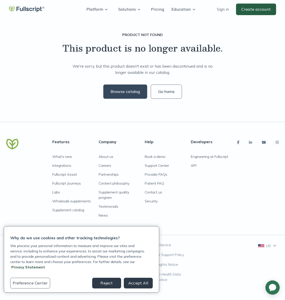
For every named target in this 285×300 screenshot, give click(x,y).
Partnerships (109, 174)
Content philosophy (114, 183)
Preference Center (30, 283)
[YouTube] (264, 142)
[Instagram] (277, 142)
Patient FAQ (154, 183)
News (103, 215)
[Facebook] (238, 142)
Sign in (223, 9)
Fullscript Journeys (66, 183)
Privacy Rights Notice (161, 264)
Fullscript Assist (64, 174)
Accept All (138, 283)
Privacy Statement (28, 267)
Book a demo (155, 156)
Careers (105, 165)
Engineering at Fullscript (209, 156)
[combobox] (267, 245)
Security (151, 201)
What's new (62, 156)
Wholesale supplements (71, 201)
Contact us (153, 192)
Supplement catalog (68, 210)
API (193, 165)
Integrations (61, 165)
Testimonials (108, 206)
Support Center (157, 165)
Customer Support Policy (164, 254)
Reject (106, 283)
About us (106, 156)
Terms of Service (158, 245)
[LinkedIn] (250, 142)
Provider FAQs (156, 174)
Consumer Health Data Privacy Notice (163, 277)
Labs (56, 192)
